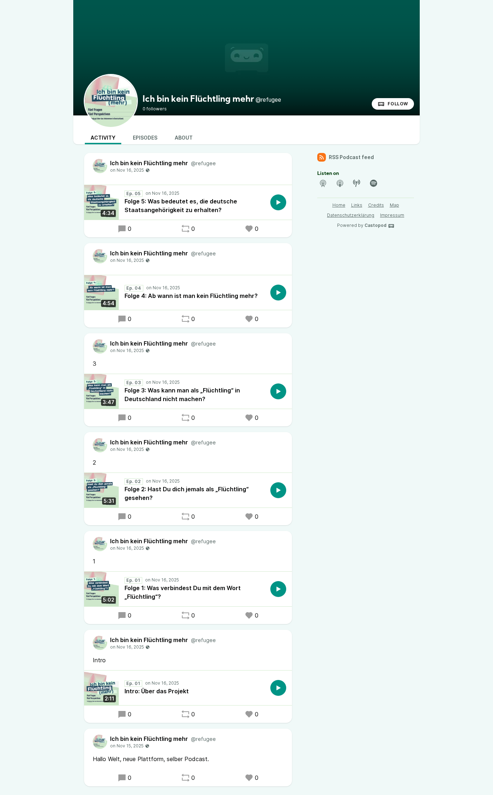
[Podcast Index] (356, 183)
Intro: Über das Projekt (157, 691)
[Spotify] (373, 183)
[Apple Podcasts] (340, 183)
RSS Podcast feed (351, 157)
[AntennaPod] (323, 183)
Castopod (376, 225)
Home (338, 205)
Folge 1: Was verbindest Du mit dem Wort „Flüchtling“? (183, 592)
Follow (398, 103)
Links (356, 205)
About (184, 138)
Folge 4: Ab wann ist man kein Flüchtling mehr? (191, 295)
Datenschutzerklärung (350, 215)
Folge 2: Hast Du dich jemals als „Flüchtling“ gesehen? (187, 493)
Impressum (392, 215)
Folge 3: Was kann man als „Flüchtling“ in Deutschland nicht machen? (182, 395)
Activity (103, 138)
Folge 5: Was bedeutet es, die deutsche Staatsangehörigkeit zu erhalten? (181, 206)
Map (394, 205)
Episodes (145, 138)
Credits (376, 205)
